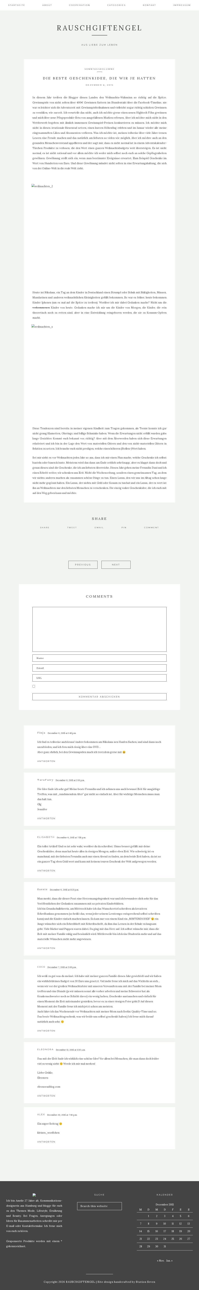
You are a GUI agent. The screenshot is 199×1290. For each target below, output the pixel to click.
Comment (151, 527)
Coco (41, 967)
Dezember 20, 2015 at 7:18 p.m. (62, 1115)
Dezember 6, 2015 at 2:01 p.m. (70, 780)
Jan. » (169, 1260)
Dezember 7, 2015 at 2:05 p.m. (62, 967)
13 (189, 1223)
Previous (83, 564)
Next (116, 564)
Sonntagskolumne (100, 69)
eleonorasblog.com (48, 1086)
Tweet (72, 527)
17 (165, 1231)
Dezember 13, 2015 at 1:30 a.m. (71, 1049)
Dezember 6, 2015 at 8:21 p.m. (64, 889)
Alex (41, 1114)
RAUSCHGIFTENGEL (99, 27)
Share (45, 527)
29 (148, 1246)
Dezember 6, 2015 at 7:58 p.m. (71, 837)
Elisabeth (46, 837)
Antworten (46, 761)
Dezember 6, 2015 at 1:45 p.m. (62, 733)
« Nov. (160, 1260)
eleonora (45, 1049)
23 (156, 1239)
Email (99, 527)
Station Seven (145, 1282)
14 (140, 1231)
